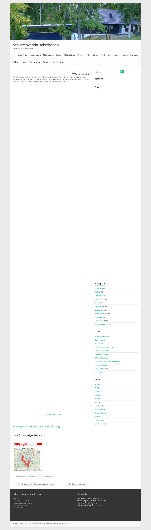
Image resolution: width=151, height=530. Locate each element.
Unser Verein (22, 55)
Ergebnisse (99, 299)
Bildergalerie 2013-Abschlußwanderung (36, 426)
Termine (80, 55)
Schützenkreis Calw (102, 336)
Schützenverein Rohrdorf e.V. (36, 45)
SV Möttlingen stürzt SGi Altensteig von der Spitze (34, 484)
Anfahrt (116, 55)
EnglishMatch (100, 295)
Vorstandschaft (35, 55)
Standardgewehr (101, 324)
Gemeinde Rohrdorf (102, 351)
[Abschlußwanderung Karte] (27, 444)
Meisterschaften (101, 313)
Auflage (97, 292)
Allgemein (49, 477)
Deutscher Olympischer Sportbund (107, 361)
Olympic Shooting (101, 358)
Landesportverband (102, 365)
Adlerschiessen (81, 498)
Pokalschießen (106, 55)
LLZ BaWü (98, 372)
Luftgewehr (99, 306)
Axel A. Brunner (21, 477)
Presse (89, 502)
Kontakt (125, 55)
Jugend (58, 55)
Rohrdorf (96, 503)
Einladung (91, 498)
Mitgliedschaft (48, 55)
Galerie (95, 55)
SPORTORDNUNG (101, 369)
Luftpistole (99, 310)
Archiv (88, 55)
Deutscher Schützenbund (104, 347)
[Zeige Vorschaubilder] (51, 414)
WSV (99, 505)
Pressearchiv (99, 321)
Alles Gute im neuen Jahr (77, 484)
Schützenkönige (69, 55)
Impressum (134, 55)
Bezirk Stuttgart (100, 340)
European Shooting (101, 354)
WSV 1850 (99, 343)
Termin (96, 505)
